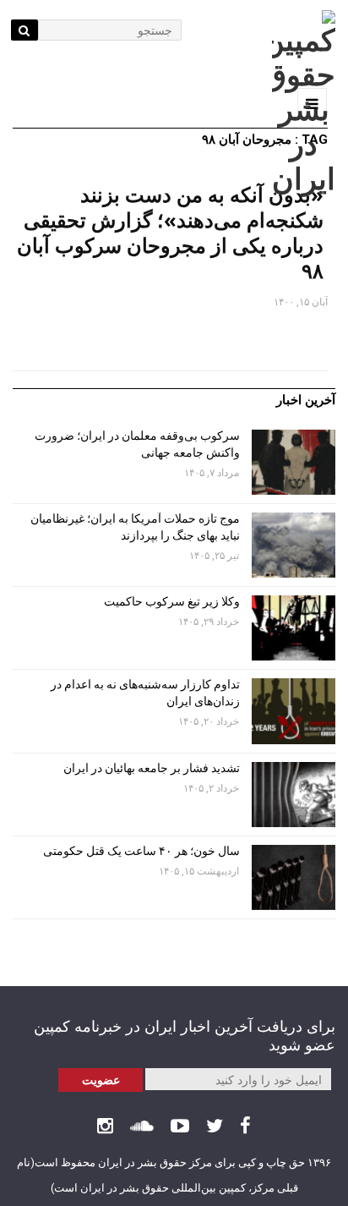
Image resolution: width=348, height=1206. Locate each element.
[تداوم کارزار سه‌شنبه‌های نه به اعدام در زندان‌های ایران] (293, 710)
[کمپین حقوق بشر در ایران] (303, 103)
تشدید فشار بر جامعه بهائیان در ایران (150, 768)
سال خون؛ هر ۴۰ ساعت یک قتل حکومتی (141, 851)
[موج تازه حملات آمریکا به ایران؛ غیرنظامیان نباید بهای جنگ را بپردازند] (293, 545)
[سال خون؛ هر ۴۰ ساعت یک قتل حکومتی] (293, 877)
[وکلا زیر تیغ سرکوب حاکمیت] (293, 628)
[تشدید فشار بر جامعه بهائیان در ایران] (293, 794)
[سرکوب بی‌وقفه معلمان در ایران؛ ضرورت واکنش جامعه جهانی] (293, 462)
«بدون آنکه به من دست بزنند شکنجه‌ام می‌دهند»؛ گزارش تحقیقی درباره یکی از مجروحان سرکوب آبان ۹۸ (170, 232)
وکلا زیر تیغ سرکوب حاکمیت (170, 601)
